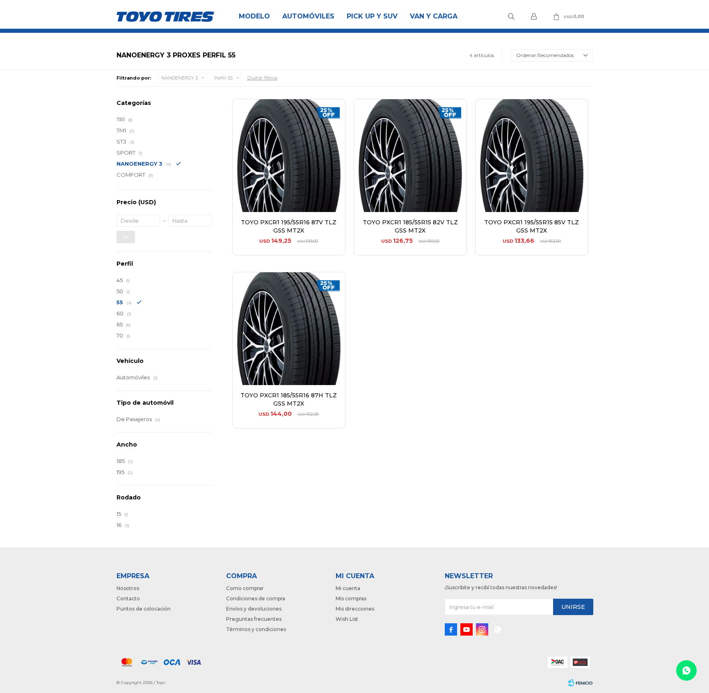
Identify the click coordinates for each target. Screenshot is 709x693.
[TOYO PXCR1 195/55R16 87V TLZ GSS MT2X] (288, 155)
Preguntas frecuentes (253, 619)
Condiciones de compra (255, 598)
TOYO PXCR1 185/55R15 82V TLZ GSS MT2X (410, 226)
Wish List (347, 619)
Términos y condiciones (256, 629)
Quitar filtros (262, 78)
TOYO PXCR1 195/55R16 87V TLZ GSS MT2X (288, 226)
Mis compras (351, 598)
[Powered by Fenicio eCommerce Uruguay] (580, 683)
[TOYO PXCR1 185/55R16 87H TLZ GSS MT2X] (288, 328)
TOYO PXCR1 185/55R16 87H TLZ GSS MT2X (288, 399)
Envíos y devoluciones (253, 609)
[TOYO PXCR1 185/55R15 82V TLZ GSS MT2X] (410, 155)
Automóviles (308, 16)
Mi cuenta (348, 588)
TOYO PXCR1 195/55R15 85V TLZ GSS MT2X (531, 226)
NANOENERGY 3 (179, 78)
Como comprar (245, 588)
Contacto (128, 598)
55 (223, 78)
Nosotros (128, 588)
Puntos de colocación (144, 609)
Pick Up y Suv (372, 16)
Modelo (254, 16)
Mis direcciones (355, 609)
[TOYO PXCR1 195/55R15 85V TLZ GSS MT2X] (531, 155)
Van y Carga (433, 16)
